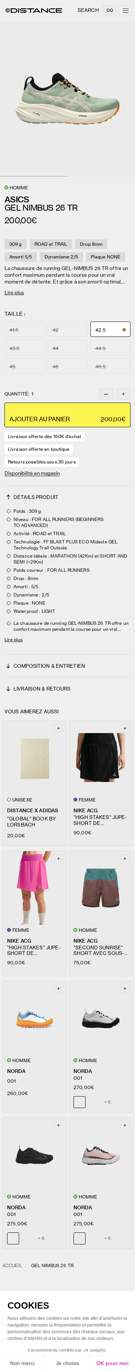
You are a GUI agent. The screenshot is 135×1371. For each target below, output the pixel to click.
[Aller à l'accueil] (33, 10)
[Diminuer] (106, 394)
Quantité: (18, 394)
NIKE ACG (86, 810)
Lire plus (14, 292)
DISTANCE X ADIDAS (32, 810)
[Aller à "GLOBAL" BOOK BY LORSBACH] (34, 757)
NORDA (16, 1071)
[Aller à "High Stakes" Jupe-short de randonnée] (100, 757)
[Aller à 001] (34, 1018)
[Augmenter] (123, 394)
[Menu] (125, 11)
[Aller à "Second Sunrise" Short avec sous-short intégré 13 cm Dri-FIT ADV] (100, 888)
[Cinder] (27, 1238)
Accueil (12, 1265)
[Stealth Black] (94, 1102)
